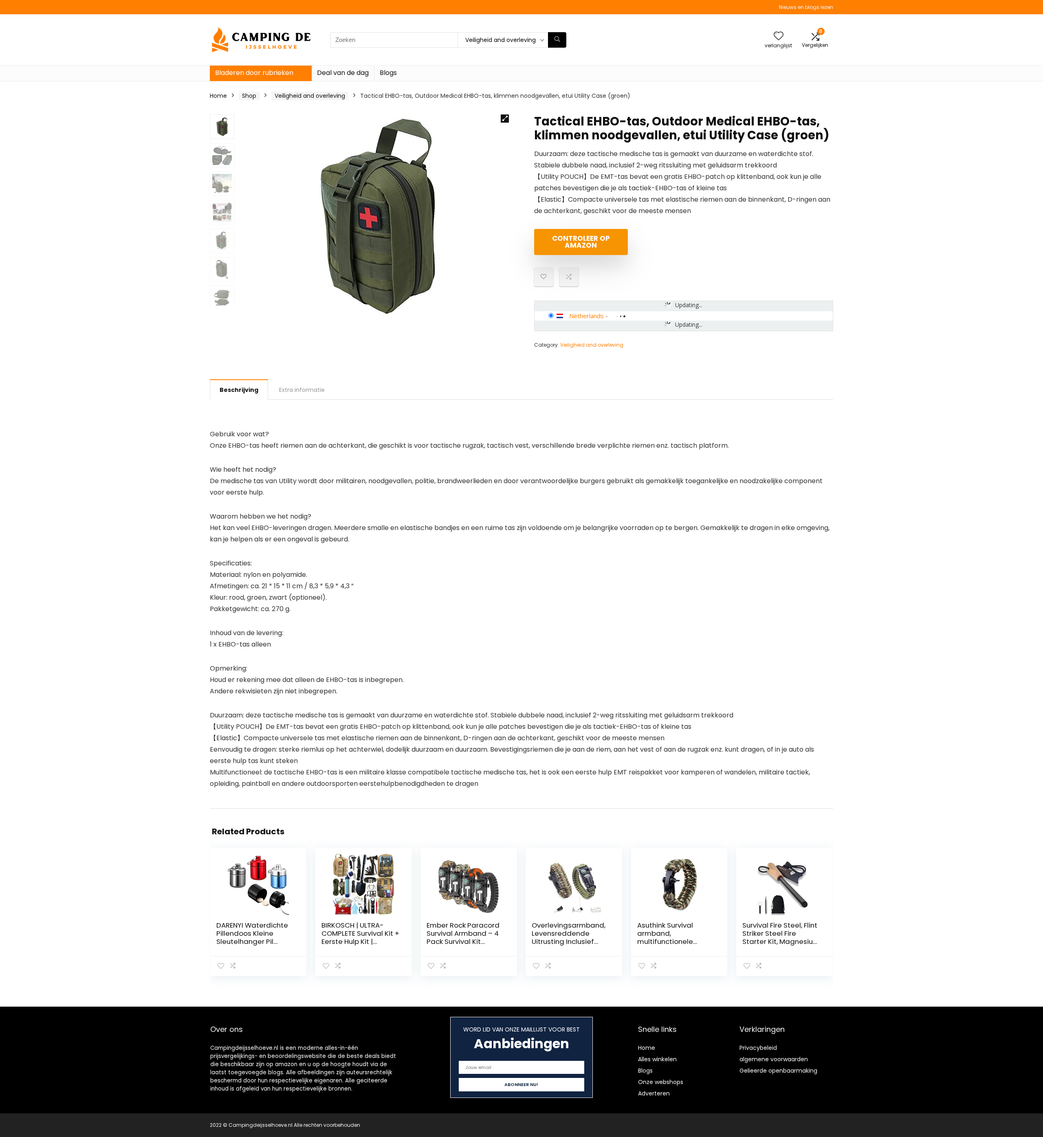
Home (218, 96)
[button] (505, 118)
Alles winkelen (657, 1059)
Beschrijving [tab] (239, 390)
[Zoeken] (557, 40)
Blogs (388, 72)
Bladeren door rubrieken (254, 72)
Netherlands (586, 316)
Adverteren (654, 1093)
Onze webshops (660, 1082)
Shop (249, 96)
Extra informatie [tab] (302, 390)
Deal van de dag (343, 72)
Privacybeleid (758, 1048)
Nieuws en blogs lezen (806, 7)
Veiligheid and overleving (310, 96)
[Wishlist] (778, 36)
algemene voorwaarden (773, 1059)
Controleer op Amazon (581, 241)
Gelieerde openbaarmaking (778, 1071)
